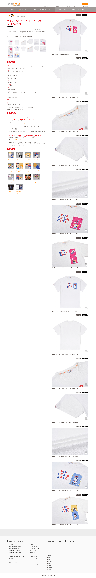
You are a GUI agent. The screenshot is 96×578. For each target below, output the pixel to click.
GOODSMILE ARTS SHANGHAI (15, 552)
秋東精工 (50, 569)
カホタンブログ (33, 544)
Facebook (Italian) (33, 566)
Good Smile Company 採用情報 (15, 546)
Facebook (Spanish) (34, 564)
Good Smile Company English (14, 548)
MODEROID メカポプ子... (36, 181)
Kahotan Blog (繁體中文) (34, 548)
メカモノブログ (33, 550)
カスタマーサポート (78, 6)
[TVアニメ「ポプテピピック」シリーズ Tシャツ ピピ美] (70, 309)
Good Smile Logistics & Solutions (15, 554)
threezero (50, 563)
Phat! (49, 559)
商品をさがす (47, 6)
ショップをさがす (67, 6)
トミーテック (50, 567)
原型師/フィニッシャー (13, 562)
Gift (49, 557)
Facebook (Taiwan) (33, 560)
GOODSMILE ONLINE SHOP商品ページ (19, 123)
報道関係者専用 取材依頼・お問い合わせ (16, 566)
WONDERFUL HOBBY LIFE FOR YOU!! (16, 556)
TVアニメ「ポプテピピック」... (11, 160)
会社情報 (11, 544)
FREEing (50, 561)
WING (49, 565)
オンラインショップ (56, 6)
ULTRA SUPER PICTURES (14, 560)
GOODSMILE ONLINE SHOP (14, 550)
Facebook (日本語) (33, 554)
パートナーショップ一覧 (15, 139)
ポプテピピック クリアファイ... (19, 192)
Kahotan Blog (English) (34, 546)
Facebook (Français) (34, 558)
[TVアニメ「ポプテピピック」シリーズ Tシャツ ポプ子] (70, 52)
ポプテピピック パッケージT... (11, 192)
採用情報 (86, 6)
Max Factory (69, 544)
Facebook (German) (34, 562)
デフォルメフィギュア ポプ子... (19, 171)
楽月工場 (11, 558)
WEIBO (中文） (33, 552)
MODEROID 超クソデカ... (28, 181)
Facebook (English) (33, 556)
